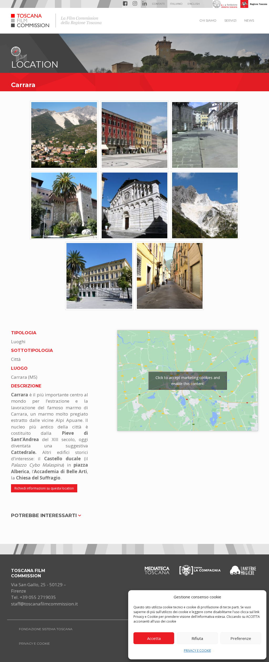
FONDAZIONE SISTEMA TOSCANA (46, 629)
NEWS (249, 20)
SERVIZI (230, 20)
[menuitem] (176, 4)
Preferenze (240, 638)
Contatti (158, 4)
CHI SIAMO (207, 20)
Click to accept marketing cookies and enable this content (188, 380)
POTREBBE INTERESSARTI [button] (44, 515)
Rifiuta (197, 638)
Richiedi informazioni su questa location (44, 488)
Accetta (154, 638)
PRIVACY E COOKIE (197, 650)
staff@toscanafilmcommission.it (44, 604)
